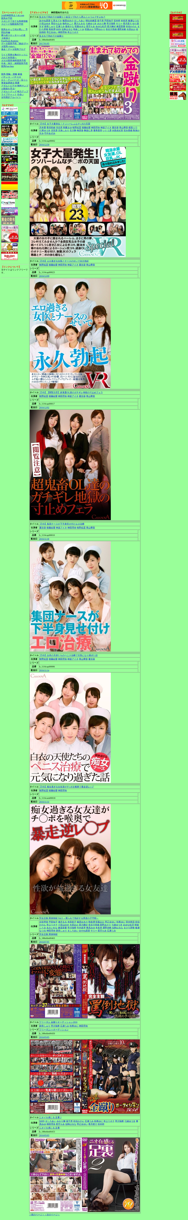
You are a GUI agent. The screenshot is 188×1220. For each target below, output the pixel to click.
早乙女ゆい (52, 32)
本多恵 (124, 20)
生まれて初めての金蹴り (51, 36)
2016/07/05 (44, 942)
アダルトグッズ (9, 91)
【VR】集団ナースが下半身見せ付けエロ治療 (61, 524)
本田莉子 (71, 922)
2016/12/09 (44, 276)
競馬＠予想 (6, 18)
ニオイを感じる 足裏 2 (50, 1117)
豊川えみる (79, 23)
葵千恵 (100, 20)
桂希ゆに (120, 922)
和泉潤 (52, 29)
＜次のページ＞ (52, 1215)
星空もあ (90, 26)
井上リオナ (72, 32)
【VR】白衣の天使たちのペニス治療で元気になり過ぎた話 (68, 655)
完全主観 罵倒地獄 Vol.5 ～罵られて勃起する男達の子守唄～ (69, 918)
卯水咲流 (130, 922)
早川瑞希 (111, 23)
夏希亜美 (97, 130)
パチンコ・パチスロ (11, 77)
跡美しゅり (49, 26)
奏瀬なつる (133, 20)
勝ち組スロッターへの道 (13, 35)
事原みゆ (90, 928)
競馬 (3, 74)
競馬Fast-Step (7, 66)
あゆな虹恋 (101, 26)
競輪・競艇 (11, 74)
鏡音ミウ (133, 127)
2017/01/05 (44, 43)
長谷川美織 (111, 29)
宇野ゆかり (99, 29)
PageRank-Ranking (9, 41)
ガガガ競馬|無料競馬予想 (13, 60)
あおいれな (52, 928)
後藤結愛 (86, 127)
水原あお (131, 29)
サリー (119, 23)
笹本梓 (117, 20)
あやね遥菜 (44, 20)
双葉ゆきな (80, 26)
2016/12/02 (44, 407)
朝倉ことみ (78, 29)
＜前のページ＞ (36, 1215)
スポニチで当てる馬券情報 (14, 21)
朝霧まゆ (67, 127)
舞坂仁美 (88, 130)
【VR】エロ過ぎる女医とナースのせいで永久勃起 (64, 261)
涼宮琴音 (43, 922)
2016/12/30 (44, 144)
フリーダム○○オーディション (54, 1029)
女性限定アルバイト (11, 97)
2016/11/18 (44, 539)
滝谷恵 (59, 127)
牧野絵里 (76, 127)
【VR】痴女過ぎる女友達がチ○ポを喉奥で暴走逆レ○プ (66, 787)
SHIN (58, 29)
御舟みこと (67, 23)
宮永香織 (128, 130)
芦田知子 (108, 20)
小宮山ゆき (44, 23)
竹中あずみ (49, 133)
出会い (20, 94)
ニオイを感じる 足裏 (49, 1128)
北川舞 (73, 130)
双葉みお (89, 29)
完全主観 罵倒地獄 (48, 934)
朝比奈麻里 (91, 20)
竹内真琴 (81, 928)
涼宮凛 (54, 130)
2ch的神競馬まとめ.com (12, 15)
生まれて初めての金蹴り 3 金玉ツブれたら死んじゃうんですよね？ (72, 17)
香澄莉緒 (51, 127)
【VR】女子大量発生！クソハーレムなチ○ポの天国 (64, 124)
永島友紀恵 (117, 130)
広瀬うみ (60, 26)
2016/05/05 (44, 1037)
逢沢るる (62, 922)
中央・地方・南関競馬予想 (14, 63)
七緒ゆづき (91, 23)
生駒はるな (67, 29)
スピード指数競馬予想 (12, 24)
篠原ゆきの (67, 20)
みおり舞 (101, 23)
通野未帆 (121, 29)
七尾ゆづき (44, 130)
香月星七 (127, 23)
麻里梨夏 (120, 26)
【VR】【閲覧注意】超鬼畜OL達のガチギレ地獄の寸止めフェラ (71, 392)
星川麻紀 (111, 26)
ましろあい (79, 20)
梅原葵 (80, 130)
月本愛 (42, 127)
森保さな (69, 26)
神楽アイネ (105, 127)
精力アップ (22, 91)
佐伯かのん (131, 26)
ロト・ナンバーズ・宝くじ (14, 80)
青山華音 (123, 127)
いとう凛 (107, 130)
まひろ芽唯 (129, 928)
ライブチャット (9, 94)
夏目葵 (115, 127)
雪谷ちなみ (56, 23)
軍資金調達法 (7, 83)
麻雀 (20, 74)
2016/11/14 (44, 670)
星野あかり (105, 925)
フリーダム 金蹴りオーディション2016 (58, 1022)
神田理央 (62, 32)
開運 (17, 83)
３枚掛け (5, 38)
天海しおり (63, 130)
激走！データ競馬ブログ (13, 49)
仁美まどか (56, 20)
